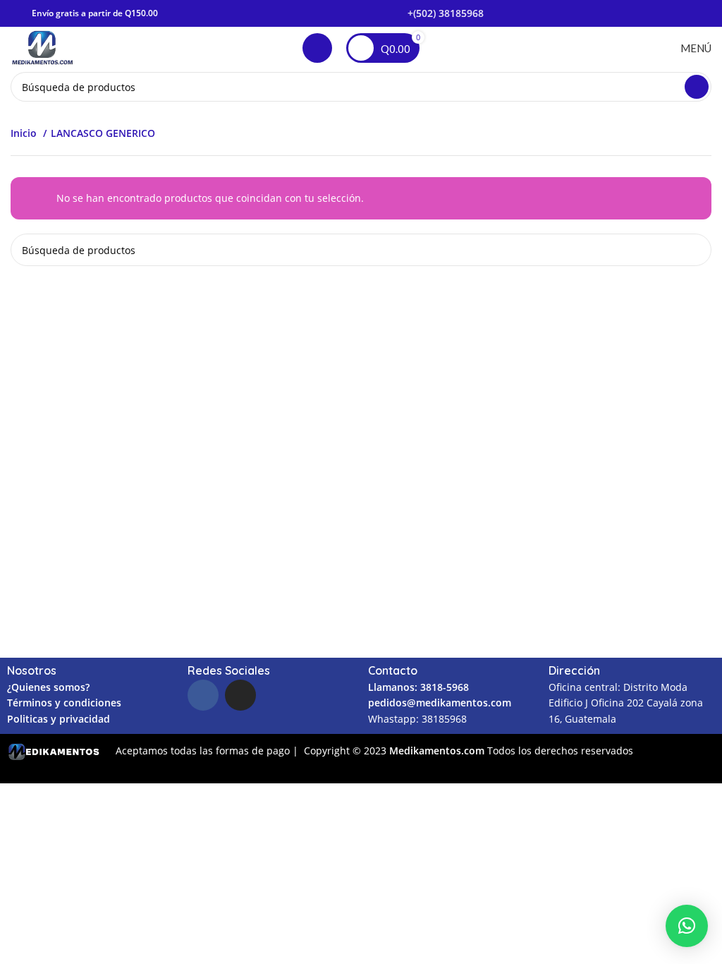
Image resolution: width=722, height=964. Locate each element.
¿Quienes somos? (48, 687)
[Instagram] (240, 695)
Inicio (25, 133)
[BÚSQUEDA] (697, 87)
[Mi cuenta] (317, 48)
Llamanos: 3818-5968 (418, 687)
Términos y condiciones (64, 702)
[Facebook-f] (203, 695)
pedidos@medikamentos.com (439, 702)
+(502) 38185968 (446, 13)
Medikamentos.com (438, 750)
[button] (687, 926)
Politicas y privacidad (58, 718)
